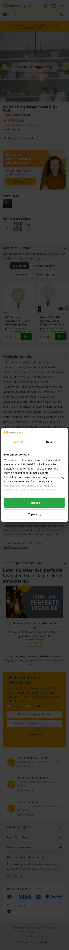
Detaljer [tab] (51, 441)
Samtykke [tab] (18, 441)
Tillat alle (34, 502)
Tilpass (32, 514)
